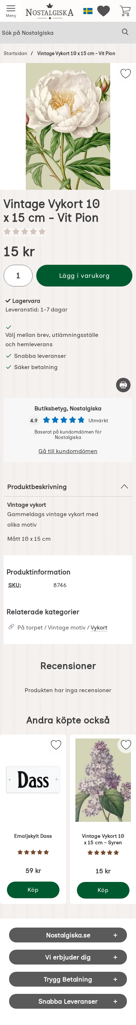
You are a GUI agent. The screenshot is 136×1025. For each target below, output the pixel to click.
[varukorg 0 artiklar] (125, 11)
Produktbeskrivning (37, 486)
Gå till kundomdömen (68, 451)
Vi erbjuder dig (68, 957)
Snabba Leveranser (68, 1001)
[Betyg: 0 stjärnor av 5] (68, 232)
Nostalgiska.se (68, 935)
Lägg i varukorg (84, 275)
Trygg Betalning (68, 979)
